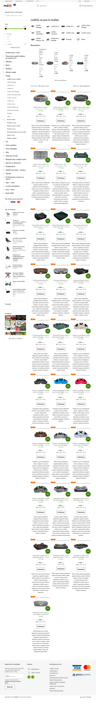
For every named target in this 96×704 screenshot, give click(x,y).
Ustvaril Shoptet (86, 697)
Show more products (60, 80)
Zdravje (8, 174)
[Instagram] (32, 677)
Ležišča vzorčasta (11, 98)
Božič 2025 (10, 193)
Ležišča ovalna (11, 104)
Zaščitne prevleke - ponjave (16, 170)
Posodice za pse (11, 123)
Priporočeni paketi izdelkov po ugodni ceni (15, 57)
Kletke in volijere (12, 138)
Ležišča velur (10, 101)
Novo (8, 39)
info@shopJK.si (19, 1)
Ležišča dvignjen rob (12, 107)
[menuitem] (13, 12)
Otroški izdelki (11, 72)
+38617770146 (8, 1)
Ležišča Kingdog (11, 82)
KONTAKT (52, 688)
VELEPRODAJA (29, 1)
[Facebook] (29, 677)
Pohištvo (9, 69)
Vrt (7, 142)
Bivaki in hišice (11, 119)
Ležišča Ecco (10, 85)
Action (16, 36)
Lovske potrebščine (13, 186)
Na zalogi (9, 34)
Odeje (8, 116)
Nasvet (8, 41)
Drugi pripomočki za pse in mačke (16, 132)
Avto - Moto (10, 190)
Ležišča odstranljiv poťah (14, 95)
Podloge (9, 113)
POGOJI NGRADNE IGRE (56, 691)
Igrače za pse (11, 135)
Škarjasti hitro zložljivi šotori (16, 159)
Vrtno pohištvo (11, 145)
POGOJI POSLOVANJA (56, 680)
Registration (87, 1)
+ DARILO (16, 44)
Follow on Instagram (16, 338)
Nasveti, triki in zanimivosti (57, 686)
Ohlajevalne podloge (12, 110)
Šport (8, 65)
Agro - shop (10, 182)
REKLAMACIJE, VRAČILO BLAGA (59, 678)
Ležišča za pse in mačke (14, 79)
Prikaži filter (15, 47)
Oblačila (9, 62)
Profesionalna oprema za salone (15, 178)
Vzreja (8, 76)
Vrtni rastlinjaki (11, 149)
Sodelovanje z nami (13, 53)
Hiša (7, 152)
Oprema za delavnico (13, 163)
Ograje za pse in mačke (13, 126)
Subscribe (10, 687)
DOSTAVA (52, 675)
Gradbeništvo (10, 166)
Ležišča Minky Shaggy (13, 91)
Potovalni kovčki (12, 156)
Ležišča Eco (10, 88)
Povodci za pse (11, 129)
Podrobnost (40, 121)
